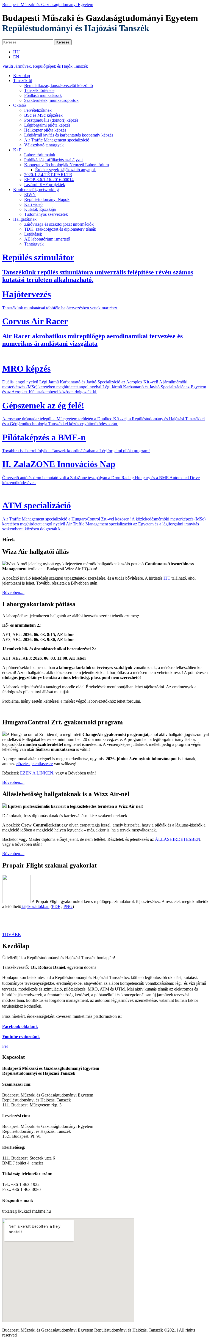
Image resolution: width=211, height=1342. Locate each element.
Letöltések (33, 234)
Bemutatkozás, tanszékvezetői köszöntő (58, 85)
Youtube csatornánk (21, 1036)
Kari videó (33, 204)
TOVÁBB (11, 934)
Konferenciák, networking (36, 189)
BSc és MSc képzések (43, 115)
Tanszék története (39, 90)
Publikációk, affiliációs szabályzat (53, 159)
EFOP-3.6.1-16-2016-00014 (49, 179)
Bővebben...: (13, 592)
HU (16, 52)
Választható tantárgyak (44, 145)
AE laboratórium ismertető (47, 239)
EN (16, 56)
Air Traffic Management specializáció (56, 140)
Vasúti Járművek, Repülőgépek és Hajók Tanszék (45, 66)
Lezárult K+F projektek (44, 184)
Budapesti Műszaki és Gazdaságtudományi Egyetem (47, 4)
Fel (5, 1046)
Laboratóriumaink (39, 154)
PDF (56, 906)
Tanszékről (22, 80)
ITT (166, 578)
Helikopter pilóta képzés (45, 130)
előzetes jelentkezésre (34, 763)
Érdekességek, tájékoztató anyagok (65, 169)
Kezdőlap (21, 75)
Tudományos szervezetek (46, 214)
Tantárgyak (34, 244)
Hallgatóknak (25, 219)
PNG (68, 906)
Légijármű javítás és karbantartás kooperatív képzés (68, 135)
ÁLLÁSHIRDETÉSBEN (177, 839)
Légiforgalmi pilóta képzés (47, 125)
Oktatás (19, 105)
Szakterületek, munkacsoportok (51, 100)
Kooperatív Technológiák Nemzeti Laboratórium (66, 164)
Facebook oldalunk (20, 1026)
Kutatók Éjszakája (40, 209)
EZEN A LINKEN (36, 773)
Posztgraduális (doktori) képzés (51, 120)
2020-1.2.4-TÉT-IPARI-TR (48, 174)
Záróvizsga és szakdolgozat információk (59, 224)
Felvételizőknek (38, 110)
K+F (17, 150)
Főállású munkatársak (43, 95)
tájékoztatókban (35, 906)
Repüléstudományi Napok (47, 199)
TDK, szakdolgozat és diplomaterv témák (60, 229)
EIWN (30, 194)
